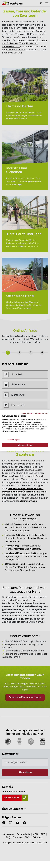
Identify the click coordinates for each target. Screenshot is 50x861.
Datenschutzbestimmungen (35, 413)
